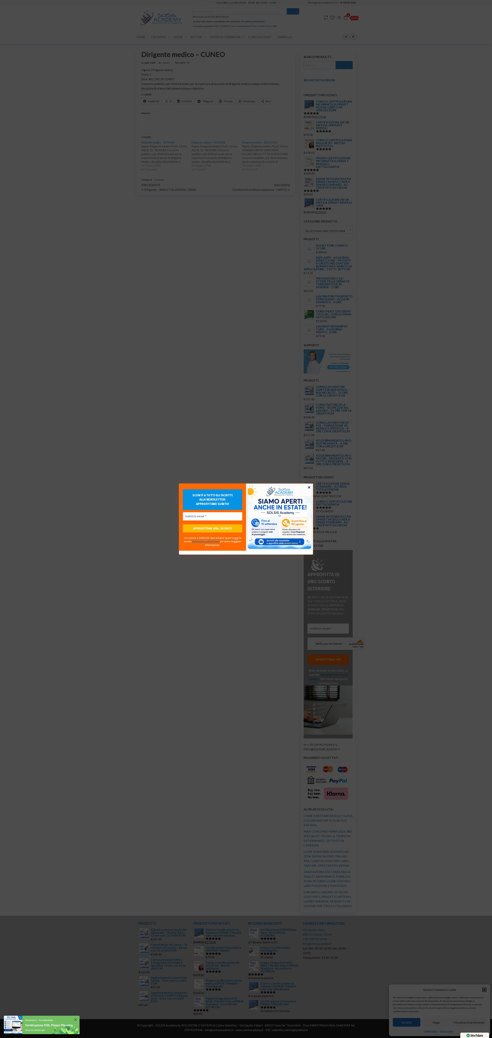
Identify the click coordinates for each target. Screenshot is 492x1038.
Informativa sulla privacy (205, 541)
